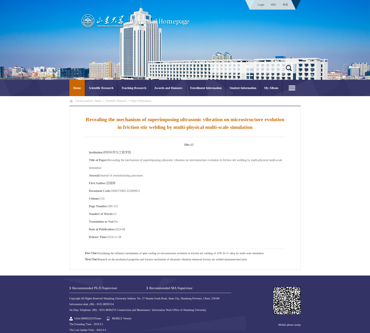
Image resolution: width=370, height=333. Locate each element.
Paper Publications (141, 100)
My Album (271, 88)
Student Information (243, 88)
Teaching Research (133, 88)
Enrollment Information (206, 88)
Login (261, 4)
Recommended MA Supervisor (171, 288)
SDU (273, 4)
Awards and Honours (168, 88)
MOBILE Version (121, 318)
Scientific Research (101, 88)
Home (77, 88)
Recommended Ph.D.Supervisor (94, 288)
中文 (285, 4)
